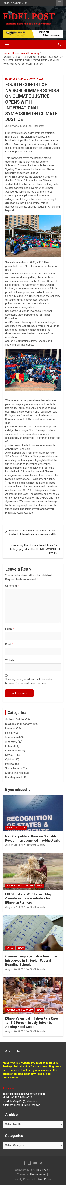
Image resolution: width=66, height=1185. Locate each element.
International (12, 737)
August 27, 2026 (14, 907)
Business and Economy (20, 78)
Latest (9, 746)
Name (9, 628)
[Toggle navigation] (7, 44)
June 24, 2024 (13, 126)
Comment (12, 585)
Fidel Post (42, 1169)
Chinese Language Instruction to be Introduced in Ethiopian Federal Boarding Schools (31, 960)
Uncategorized (13, 777)
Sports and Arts (14, 772)
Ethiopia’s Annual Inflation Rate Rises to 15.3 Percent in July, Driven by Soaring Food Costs (32, 1023)
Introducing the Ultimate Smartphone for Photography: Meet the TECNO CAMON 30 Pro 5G (33, 549)
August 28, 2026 (14, 845)
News (40, 78)
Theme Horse (38, 1174)
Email (9, 644)
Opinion (9, 759)
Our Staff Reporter (33, 126)
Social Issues (13, 768)
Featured (10, 728)
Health (9, 732)
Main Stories (12, 750)
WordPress (44, 1179)
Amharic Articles (14, 719)
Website (10, 660)
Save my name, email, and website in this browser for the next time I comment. (28, 681)
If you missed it (17, 789)
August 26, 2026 (14, 969)
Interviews (11, 741)
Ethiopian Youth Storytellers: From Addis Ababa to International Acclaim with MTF (32, 532)
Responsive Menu (59, 3)
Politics (9, 764)
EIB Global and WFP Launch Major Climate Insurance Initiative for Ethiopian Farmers (29, 898)
